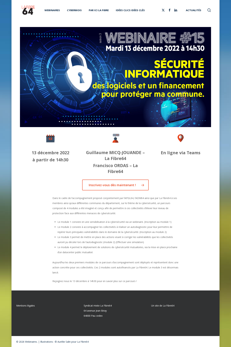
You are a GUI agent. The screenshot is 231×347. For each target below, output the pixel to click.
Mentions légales (25, 305)
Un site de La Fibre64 (162, 305)
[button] (115, 185)
